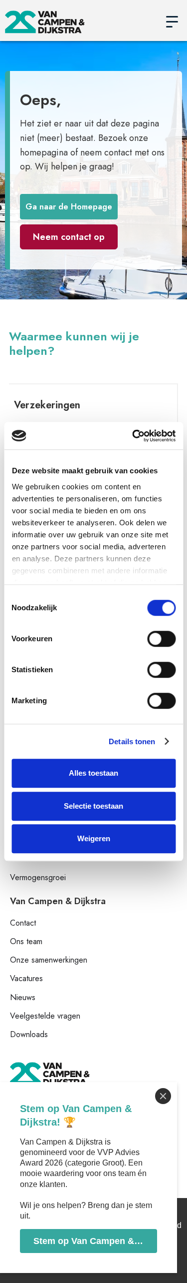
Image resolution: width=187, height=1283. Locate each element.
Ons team (26, 941)
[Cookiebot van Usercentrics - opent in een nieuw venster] (133, 435)
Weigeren (93, 838)
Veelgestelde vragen (45, 1016)
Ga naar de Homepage (68, 206)
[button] (172, 22)
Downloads (29, 1034)
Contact (23, 923)
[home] (81, 21)
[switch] (161, 639)
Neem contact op (69, 236)
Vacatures (26, 978)
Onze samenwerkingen (48, 960)
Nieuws (22, 997)
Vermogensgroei (38, 877)
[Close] (163, 1096)
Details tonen (132, 741)
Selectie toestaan (93, 806)
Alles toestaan (93, 773)
